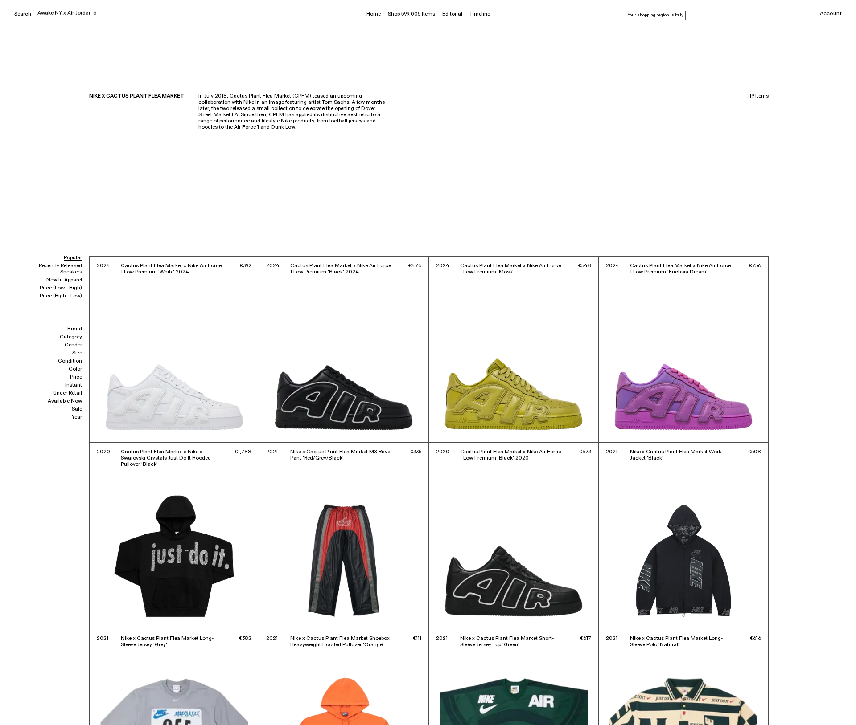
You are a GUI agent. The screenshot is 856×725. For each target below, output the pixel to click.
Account (831, 13)
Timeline (479, 14)
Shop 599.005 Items (411, 14)
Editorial (452, 14)
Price (76, 377)
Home (373, 14)
